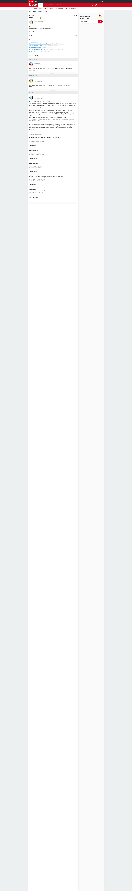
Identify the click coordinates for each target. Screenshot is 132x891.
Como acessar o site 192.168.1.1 (38, 49)
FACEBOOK (46, 8)
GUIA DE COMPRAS (72, 8)
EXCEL (56, 8)
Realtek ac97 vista (34, 51)
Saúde (35, 1)
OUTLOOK (51, 8)
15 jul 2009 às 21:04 (48, 23)
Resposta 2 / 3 (33, 75)
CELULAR (40, 8)
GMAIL (66, 8)
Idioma (102, 1)
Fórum (40, 5)
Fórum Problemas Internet (51, 45)
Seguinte (73, 15)
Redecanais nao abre (35, 47)
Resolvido (43, 18)
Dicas (45, 5)
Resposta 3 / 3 (33, 92)
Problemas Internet (42, 11)
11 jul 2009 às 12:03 (38, 64)
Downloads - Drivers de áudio (48, 51)
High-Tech (31, 1)
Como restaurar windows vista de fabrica (40, 44)
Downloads (52, 5)
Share (32, 35)
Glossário (60, 5)
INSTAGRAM (60, 8)
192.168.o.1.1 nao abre (35, 45)
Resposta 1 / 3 (33, 59)
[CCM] (33, 5)
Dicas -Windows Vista (58, 44)
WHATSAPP (35, 8)
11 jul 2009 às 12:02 (38, 81)
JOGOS (30, 8)
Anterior (33, 15)
